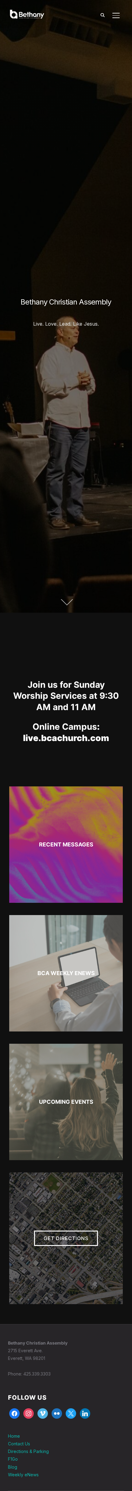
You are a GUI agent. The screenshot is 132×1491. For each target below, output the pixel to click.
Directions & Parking (28, 1451)
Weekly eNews (23, 1474)
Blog (12, 1467)
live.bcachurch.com (66, 738)
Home (14, 1436)
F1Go (13, 1459)
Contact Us (19, 1443)
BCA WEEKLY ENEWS (66, 973)
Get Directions (66, 1238)
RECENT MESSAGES (66, 844)
